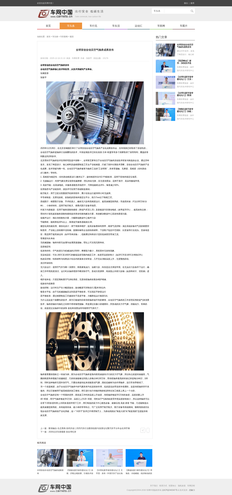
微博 (192, 3)
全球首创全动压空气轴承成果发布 (185, 46)
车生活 (116, 25)
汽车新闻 (64, 37)
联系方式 (163, 486)
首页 (48, 25)
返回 (72, 37)
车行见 (93, 25)
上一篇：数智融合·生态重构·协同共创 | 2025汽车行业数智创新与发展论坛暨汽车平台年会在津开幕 (85, 428)
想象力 (192, 490)
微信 (186, 3)
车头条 (71, 25)
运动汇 (138, 25)
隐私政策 (182, 486)
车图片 (183, 25)
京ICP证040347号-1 (170, 490)
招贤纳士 (172, 486)
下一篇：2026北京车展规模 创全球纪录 (58, 432)
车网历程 (191, 486)
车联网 (161, 25)
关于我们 (154, 486)
